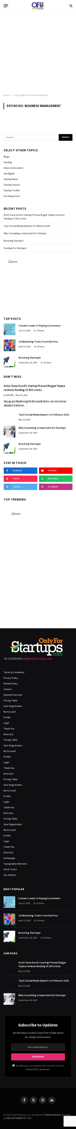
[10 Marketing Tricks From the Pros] (9, 345)
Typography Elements (15, 864)
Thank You (9, 728)
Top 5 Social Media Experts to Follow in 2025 (27, 226)
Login (6, 723)
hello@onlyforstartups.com (37, 659)
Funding (8, 162)
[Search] (70, 6)
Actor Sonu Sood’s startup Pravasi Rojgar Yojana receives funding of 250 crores (34, 388)
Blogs (7, 157)
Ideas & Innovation (13, 168)
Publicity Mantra (52, 1115)
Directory (8, 734)
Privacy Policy (11, 678)
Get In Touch (10, 869)
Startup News (11, 179)
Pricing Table (10, 700)
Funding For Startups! (15, 248)
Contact (8, 689)
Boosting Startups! (14, 241)
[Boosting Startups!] (9, 361)
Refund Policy (11, 683)
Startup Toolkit (12, 190)
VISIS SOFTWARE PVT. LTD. (19, 1118)
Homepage (9, 858)
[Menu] (6, 6)
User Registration (13, 706)
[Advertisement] (38, 53)
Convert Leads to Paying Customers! (40, 326)
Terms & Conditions (14, 672)
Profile (7, 717)
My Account (10, 712)
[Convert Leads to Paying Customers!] (9, 329)
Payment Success (13, 695)
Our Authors (10, 875)
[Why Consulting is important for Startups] (9, 431)
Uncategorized (11, 196)
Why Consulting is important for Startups (25, 233)
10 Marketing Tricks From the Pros (38, 342)
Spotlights (9, 173)
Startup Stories (12, 185)
